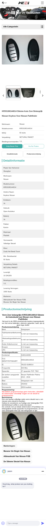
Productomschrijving (34, 154)
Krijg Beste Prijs (12, 146)
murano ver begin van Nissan (17, 451)
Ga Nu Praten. (33, 146)
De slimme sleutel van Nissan (17, 462)
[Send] (43, 523)
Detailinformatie (12, 154)
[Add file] (3, 523)
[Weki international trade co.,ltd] (24, 3)
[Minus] (42, 471)
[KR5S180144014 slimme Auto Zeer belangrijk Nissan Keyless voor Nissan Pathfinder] (22, 59)
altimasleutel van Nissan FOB (17, 456)
